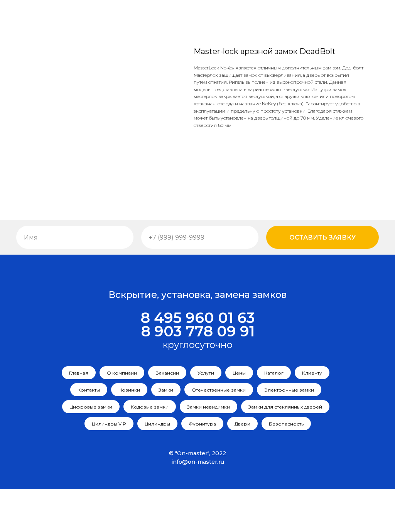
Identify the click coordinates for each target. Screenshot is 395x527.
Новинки (129, 390)
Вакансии (167, 373)
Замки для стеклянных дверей (285, 407)
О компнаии (122, 373)
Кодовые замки (150, 407)
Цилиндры (157, 424)
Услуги (206, 373)
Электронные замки (289, 390)
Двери (242, 424)
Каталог (274, 373)
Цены (239, 373)
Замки (166, 390)
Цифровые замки (90, 407)
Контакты (89, 390)
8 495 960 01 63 (197, 318)
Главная (78, 373)
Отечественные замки (219, 390)
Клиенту (312, 373)
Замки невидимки (208, 407)
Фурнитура (202, 424)
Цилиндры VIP (109, 424)
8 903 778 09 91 (198, 331)
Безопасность (286, 424)
